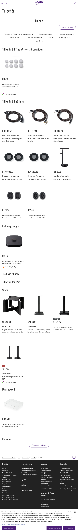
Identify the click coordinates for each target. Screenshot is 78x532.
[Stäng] (75, 512)
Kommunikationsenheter (9, 497)
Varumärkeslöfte (64, 473)
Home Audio (25, 458)
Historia (62, 483)
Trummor (4, 477)
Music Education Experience (29, 475)
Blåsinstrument (6, 479)
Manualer (43, 479)
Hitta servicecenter (46, 475)
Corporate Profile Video (66, 470)
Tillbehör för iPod (34, 37)
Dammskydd (63, 37)
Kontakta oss (44, 468)
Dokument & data (45, 486)
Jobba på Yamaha (65, 475)
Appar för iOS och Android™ (10, 499)
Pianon (4, 468)
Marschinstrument (7, 486)
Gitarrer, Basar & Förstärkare (10, 475)
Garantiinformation (46, 470)
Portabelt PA (5, 490)
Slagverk (4, 484)
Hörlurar (4, 488)
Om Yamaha (63, 464)
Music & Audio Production (9, 473)
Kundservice (44, 464)
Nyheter (23, 480)
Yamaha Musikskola (27, 468)
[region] (39, 520)
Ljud (19, 458)
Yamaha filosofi (64, 477)
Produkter (33, 458)
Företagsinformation (65, 468)
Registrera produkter (46, 502)
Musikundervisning (26, 464)
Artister (23, 485)
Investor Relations (65, 486)
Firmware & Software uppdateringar (46, 482)
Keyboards (5, 470)
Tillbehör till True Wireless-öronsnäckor (17, 34)
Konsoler (38, 41)
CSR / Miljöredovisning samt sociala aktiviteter (68, 489)
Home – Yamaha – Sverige (9, 458)
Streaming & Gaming (8, 495)
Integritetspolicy (12, 524)
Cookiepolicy (21, 524)
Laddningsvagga (66, 34)
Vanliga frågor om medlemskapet (45, 505)
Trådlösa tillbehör (14, 37)
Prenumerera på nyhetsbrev (48, 500)
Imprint (4, 524)
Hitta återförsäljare (26, 490)
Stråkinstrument (6, 482)
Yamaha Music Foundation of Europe (28, 471)
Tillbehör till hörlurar (45, 34)
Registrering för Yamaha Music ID (47, 494)
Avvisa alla (69, 528)
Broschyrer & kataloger (47, 477)
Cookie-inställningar (9, 528)
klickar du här (19, 521)
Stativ (49, 37)
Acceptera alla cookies (54, 528)
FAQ (42, 473)
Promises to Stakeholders (67, 479)
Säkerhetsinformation (46, 488)
